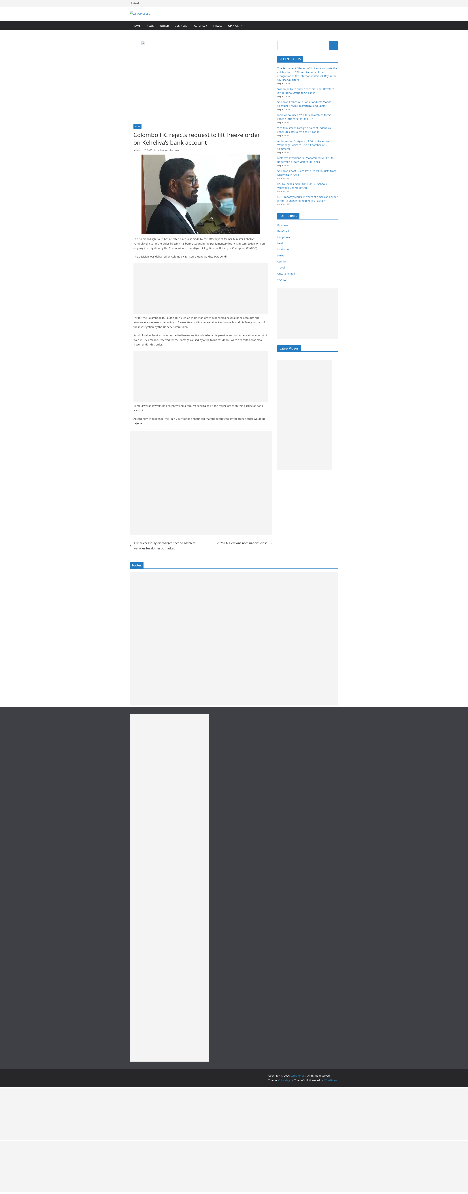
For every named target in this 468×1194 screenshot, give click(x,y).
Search (333, 46)
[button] (241, 25)
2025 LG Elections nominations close (242, 543)
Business (181, 25)
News (150, 25)
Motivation (283, 249)
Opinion (233, 25)
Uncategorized (286, 273)
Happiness (283, 237)
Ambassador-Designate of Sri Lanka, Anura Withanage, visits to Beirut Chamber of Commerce (303, 145)
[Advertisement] (200, 288)
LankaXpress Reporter (168, 150)
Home (137, 25)
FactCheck (200, 25)
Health (281, 243)
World (164, 25)
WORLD (281, 279)
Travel (217, 25)
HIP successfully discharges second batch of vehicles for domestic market (164, 545)
